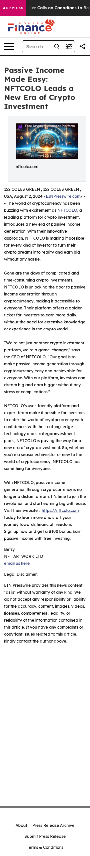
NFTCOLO (67, 210)
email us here (17, 563)
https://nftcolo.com (60, 510)
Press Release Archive (53, 825)
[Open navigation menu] (9, 46)
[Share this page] (82, 46)
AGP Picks (13, 8)
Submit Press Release (45, 836)
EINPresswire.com (63, 196)
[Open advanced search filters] (69, 46)
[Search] (57, 46)
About (21, 825)
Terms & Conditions (45, 847)
